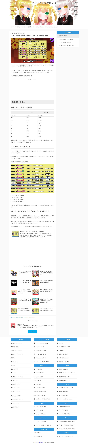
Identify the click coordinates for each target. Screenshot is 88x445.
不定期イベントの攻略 (17, 376)
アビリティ (14, 361)
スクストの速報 (16, 387)
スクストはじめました (44, 2)
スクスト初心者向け (15, 27)
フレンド (14, 372)
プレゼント (14, 380)
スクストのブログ (16, 384)
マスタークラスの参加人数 (65, 42)
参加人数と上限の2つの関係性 (66, 39)
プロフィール (15, 403)
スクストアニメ (16, 391)
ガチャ (13, 365)
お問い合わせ (15, 407)
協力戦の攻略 (25, 27)
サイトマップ (55, 27)
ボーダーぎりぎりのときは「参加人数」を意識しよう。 (68, 45)
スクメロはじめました (17, 399)
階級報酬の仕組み (63, 35)
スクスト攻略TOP (16, 395)
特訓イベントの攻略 (34, 27)
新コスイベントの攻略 (45, 27)
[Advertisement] (32, 89)
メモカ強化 (14, 369)
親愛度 (13, 358)
